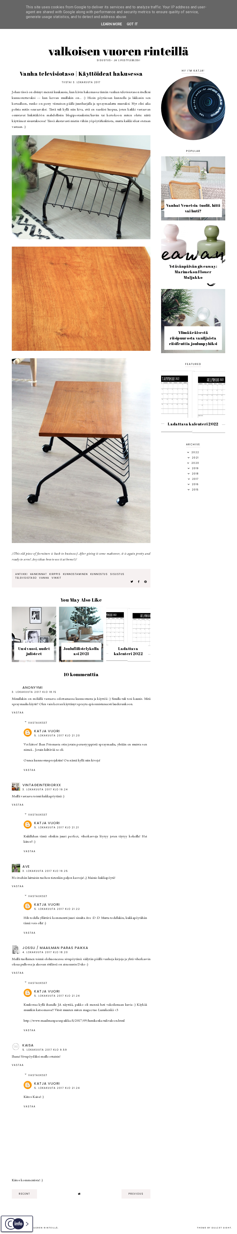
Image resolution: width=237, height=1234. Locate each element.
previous (135, 1194)
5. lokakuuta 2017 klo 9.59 (44, 1050)
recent (24, 1194)
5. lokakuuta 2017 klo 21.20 (57, 735)
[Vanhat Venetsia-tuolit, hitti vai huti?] (193, 219)
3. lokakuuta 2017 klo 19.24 (45, 789)
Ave (26, 866)
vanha (44, 578)
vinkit (56, 578)
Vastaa (18, 712)
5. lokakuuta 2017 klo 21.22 (57, 909)
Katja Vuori (47, 730)
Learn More (111, 24)
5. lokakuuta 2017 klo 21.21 (56, 827)
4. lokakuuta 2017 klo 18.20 (45, 952)
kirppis (55, 574)
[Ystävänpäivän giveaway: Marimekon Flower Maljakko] (193, 285)
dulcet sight (221, 1227)
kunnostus (99, 574)
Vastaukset (37, 723)
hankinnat (38, 574)
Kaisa (28, 1045)
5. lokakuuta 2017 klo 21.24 (57, 996)
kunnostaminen (75, 574)
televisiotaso (26, 578)
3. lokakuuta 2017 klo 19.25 (45, 871)
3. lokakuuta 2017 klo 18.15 (34, 692)
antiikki (21, 574)
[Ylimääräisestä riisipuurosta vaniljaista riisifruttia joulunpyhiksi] (193, 352)
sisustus (117, 574)
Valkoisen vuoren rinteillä (118, 51)
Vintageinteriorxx (41, 784)
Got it (132, 24)
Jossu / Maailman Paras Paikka (55, 947)
